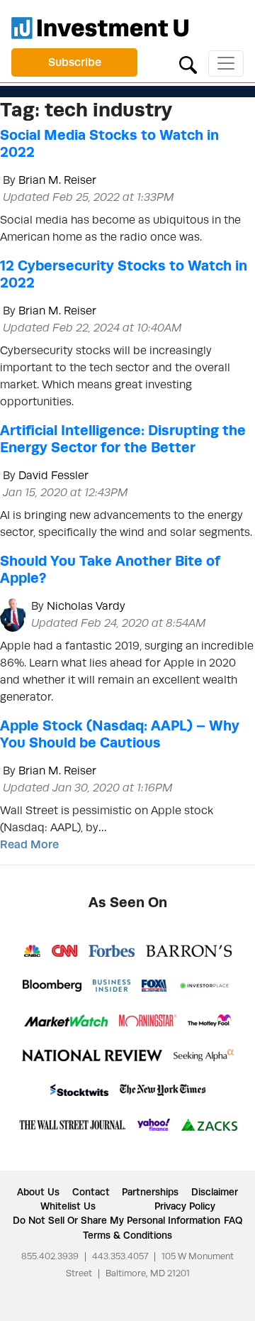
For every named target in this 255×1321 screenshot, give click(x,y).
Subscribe (74, 62)
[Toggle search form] (188, 63)
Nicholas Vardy (86, 606)
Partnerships (150, 1191)
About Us (38, 1191)
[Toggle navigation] (226, 63)
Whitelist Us (68, 1206)
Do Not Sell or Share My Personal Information (116, 1220)
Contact (91, 1191)
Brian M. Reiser (57, 180)
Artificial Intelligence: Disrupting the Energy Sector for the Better (123, 439)
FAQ (233, 1220)
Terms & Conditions (127, 1235)
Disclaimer (214, 1191)
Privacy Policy (184, 1206)
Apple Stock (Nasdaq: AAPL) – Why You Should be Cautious (119, 734)
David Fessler (53, 475)
